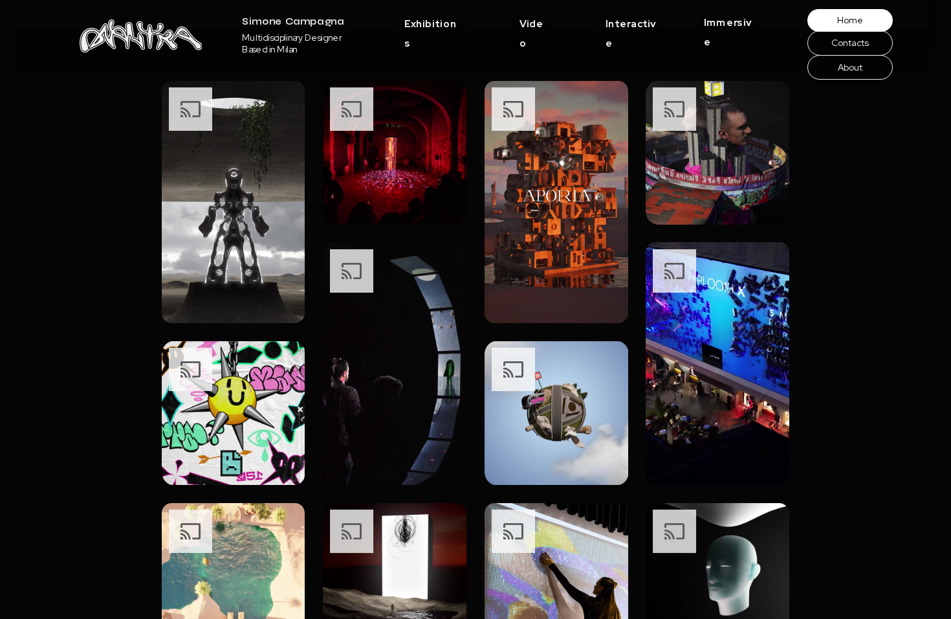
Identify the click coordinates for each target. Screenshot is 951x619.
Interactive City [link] (550, 113)
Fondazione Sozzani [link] (442, 77)
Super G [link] (720, 94)
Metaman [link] (537, 41)
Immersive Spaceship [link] (744, 112)
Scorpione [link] (723, 131)
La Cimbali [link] (722, 76)
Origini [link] (716, 41)
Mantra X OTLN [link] (549, 131)
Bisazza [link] (620, 59)
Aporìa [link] (617, 42)
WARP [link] (418, 41)
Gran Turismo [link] (544, 59)
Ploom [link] (715, 59)
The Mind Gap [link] (547, 149)
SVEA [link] (531, 77)
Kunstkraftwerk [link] (434, 59)
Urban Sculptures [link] (552, 95)
